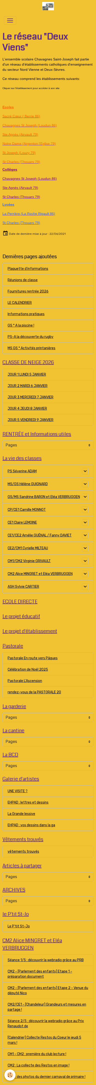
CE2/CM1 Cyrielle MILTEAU (28, 548)
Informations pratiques (26, 314)
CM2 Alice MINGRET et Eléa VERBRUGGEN (40, 574)
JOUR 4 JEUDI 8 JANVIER (27, 408)
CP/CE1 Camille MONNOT (27, 510)
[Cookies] (10, 1075)
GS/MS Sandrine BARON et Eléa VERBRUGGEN (44, 497)
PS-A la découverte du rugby (30, 337)
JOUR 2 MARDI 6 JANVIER (28, 386)
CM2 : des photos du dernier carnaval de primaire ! (46, 1077)
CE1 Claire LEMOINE (22, 522)
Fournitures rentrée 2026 (28, 291)
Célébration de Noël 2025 (28, 669)
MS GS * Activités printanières (31, 348)
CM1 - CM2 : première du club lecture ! (37, 1054)
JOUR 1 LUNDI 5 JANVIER (27, 374)
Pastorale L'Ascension (25, 681)
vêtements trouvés (23, 851)
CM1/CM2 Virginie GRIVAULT (29, 561)
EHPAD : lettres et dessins (28, 802)
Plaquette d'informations (28, 269)
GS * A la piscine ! (21, 325)
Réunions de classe (23, 280)
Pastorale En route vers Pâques (33, 658)
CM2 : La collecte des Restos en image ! (38, 1065)
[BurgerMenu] (10, 20)
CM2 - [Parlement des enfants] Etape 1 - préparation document (40, 974)
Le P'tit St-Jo (19, 926)
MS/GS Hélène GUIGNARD (28, 484)
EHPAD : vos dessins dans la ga (31, 825)
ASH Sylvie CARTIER (23, 587)
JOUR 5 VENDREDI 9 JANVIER (30, 420)
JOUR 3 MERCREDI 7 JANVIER (30, 397)
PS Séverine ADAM (22, 471)
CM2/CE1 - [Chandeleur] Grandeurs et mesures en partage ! (47, 1007)
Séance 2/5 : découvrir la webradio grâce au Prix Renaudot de (46, 1023)
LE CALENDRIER (20, 303)
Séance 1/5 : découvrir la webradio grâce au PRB (46, 960)
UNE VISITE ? (18, 791)
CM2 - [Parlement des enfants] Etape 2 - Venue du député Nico (48, 990)
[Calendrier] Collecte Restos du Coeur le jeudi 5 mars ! (44, 1040)
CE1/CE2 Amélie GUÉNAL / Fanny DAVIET (40, 535)
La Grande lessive (21, 814)
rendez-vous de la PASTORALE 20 (34, 692)
